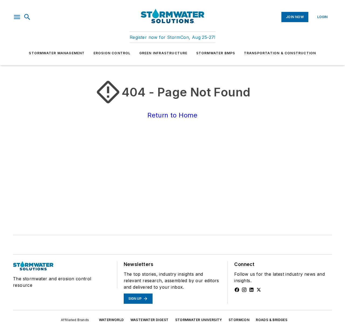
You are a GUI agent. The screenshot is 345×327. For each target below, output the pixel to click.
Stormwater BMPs (215, 53)
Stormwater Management (57, 53)
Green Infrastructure (163, 53)
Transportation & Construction (280, 53)
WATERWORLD (111, 320)
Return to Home (172, 115)
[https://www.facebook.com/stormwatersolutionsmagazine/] (237, 289)
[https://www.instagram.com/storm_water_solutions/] (244, 289)
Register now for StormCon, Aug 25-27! (172, 37)
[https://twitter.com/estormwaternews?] (258, 289)
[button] (17, 17)
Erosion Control (112, 53)
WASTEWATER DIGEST (149, 320)
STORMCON (239, 320)
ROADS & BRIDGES (271, 320)
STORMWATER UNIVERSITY (198, 320)
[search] (27, 17)
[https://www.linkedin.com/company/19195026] (251, 289)
